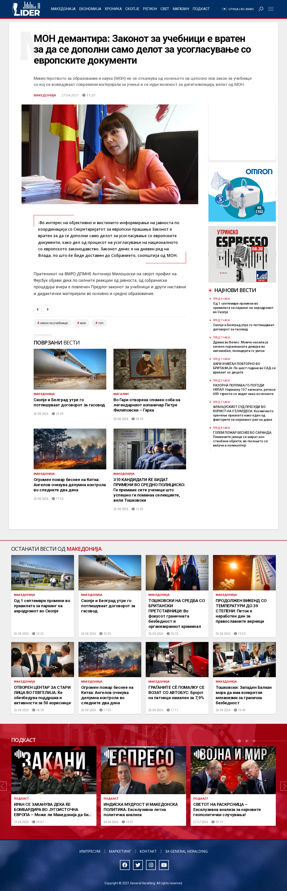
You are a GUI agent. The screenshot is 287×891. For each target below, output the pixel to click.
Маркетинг (120, 851)
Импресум (89, 851)
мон (83, 323)
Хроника (113, 9)
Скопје (132, 9)
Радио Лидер (26, 9)
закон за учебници (54, 323)
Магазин (181, 9)
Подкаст (201, 9)
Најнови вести (235, 290)
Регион (150, 9)
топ (100, 323)
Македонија (63, 9)
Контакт (148, 851)
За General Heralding (186, 851)
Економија (90, 9)
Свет (165, 9)
